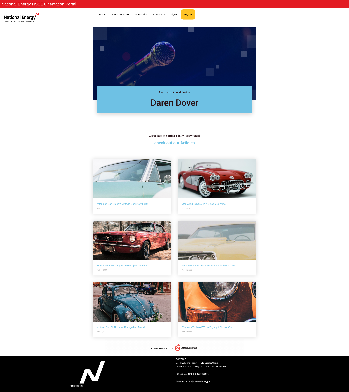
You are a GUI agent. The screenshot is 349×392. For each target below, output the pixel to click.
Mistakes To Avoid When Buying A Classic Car (207, 327)
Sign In (174, 14)
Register (188, 14)
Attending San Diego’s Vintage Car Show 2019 (122, 204)
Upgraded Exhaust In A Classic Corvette (204, 204)
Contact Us (159, 14)
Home (102, 14)
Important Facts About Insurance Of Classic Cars (208, 265)
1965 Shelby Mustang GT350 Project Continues (123, 265)
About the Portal (120, 14)
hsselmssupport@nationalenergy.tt (193, 381)
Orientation (141, 14)
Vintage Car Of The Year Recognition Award (121, 327)
